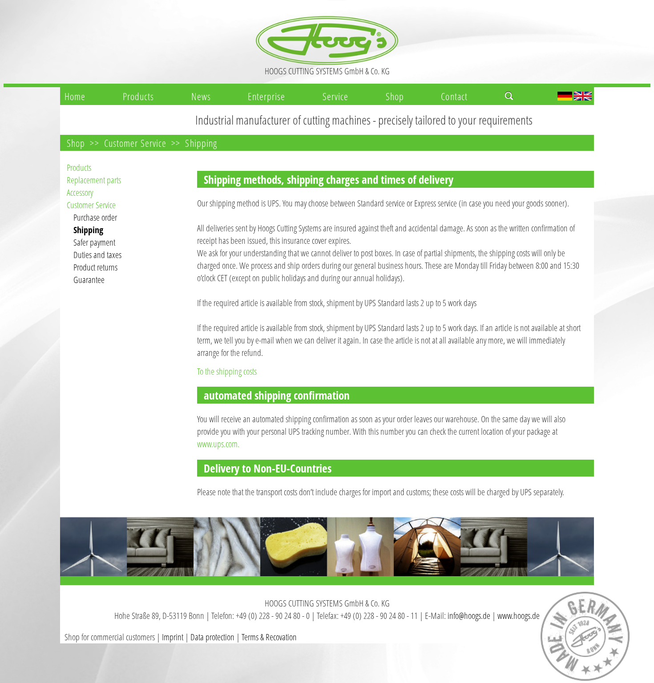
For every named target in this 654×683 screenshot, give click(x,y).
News (201, 96)
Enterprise (266, 96)
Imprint (172, 637)
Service (336, 96)
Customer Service (135, 143)
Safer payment (94, 242)
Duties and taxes (97, 255)
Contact (454, 96)
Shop (395, 96)
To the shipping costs (227, 371)
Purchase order (95, 217)
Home (75, 96)
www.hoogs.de (518, 616)
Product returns (95, 267)
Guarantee (89, 280)
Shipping (201, 143)
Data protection (212, 637)
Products (138, 96)
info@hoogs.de (469, 616)
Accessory (80, 192)
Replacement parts (94, 180)
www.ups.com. (218, 444)
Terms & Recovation (269, 637)
